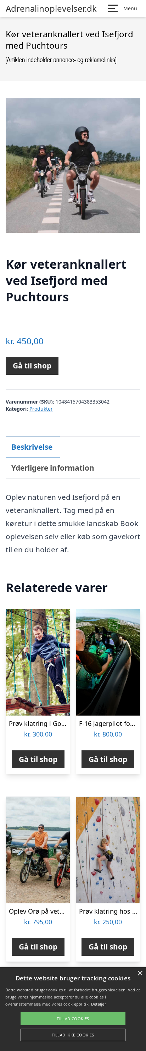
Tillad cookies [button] (73, 1018)
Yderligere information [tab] (52, 468)
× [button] (139, 973)
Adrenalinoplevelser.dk (51, 8)
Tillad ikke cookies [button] (73, 1035)
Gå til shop (32, 366)
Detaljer (98, 1004)
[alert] (73, 1009)
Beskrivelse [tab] (31, 447)
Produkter (41, 408)
